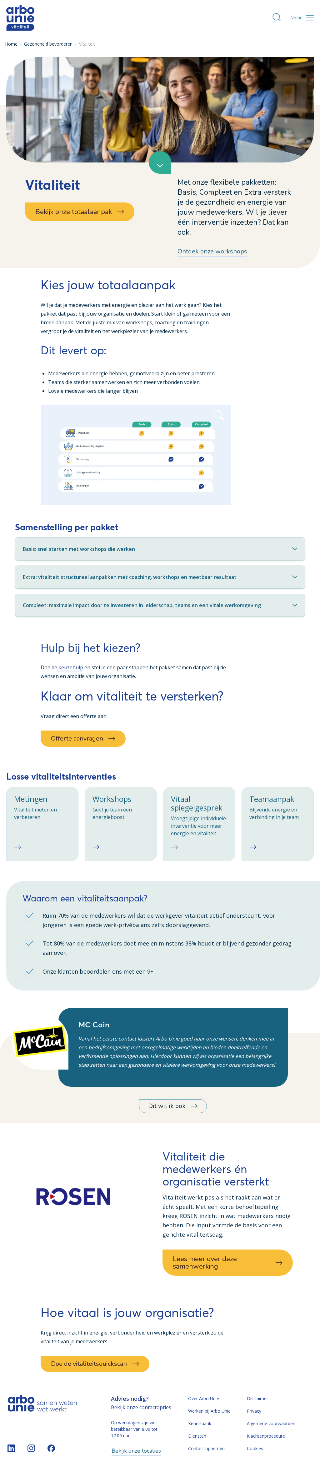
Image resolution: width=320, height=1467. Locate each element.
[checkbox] (42, 824)
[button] (136, 455)
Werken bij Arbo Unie (209, 1411)
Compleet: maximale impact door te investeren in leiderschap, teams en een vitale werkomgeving (142, 605)
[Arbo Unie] (20, 18)
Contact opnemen (206, 1448)
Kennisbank (199, 1423)
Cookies (255, 1448)
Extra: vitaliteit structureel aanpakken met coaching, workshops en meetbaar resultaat (130, 577)
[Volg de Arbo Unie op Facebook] (51, 1448)
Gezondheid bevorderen (48, 44)
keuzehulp (70, 667)
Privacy (254, 1411)
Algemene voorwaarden (271, 1423)
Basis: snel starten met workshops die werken (79, 549)
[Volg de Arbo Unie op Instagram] (31, 1448)
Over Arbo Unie (203, 1398)
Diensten (197, 1436)
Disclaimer (257, 1398)
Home (11, 44)
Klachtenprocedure (266, 1436)
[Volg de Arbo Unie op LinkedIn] (11, 1448)
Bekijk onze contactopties (141, 1407)
